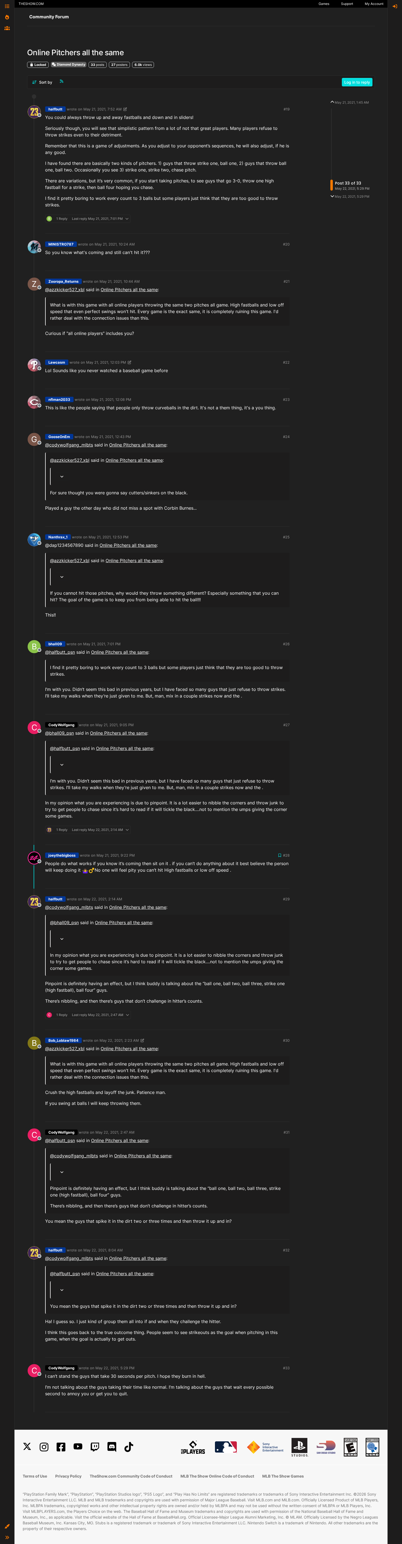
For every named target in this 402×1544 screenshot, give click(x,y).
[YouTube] (78, 1447)
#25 (286, 537)
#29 (286, 899)
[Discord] (111, 1447)
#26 (286, 644)
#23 (286, 399)
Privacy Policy (68, 1476)
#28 (286, 855)
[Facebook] (61, 1447)
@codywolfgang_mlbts (69, 445)
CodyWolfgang (61, 725)
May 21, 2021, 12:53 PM (109, 537)
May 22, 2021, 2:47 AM (115, 1132)
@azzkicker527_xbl (65, 289)
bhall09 (55, 644)
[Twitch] (95, 1447)
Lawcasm (56, 362)
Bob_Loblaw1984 (63, 1040)
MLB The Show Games (283, 1476)
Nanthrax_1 (58, 537)
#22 (286, 362)
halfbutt (55, 109)
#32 (286, 1250)
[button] (7, 1526)
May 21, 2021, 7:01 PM (102, 644)
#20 (286, 244)
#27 (286, 725)
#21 (287, 281)
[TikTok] (128, 1447)
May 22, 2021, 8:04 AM (103, 1250)
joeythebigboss (61, 855)
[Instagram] (44, 1447)
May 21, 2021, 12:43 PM (111, 436)
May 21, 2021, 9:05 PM (114, 725)
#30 (286, 1040)
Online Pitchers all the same (129, 289)
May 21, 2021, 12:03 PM (106, 362)
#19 (287, 109)
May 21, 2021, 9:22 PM (116, 855)
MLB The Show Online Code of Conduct (217, 1476)
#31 (287, 1132)
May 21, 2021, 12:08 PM (111, 399)
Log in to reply (357, 82)
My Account (374, 4)
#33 (286, 1368)
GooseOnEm (59, 436)
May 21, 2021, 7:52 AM (102, 109)
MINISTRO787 (61, 244)
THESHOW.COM (31, 4)
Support (347, 4)
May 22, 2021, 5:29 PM (115, 1368)
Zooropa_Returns (63, 281)
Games (324, 4)
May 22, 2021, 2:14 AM (102, 899)
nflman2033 (59, 399)
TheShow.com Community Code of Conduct (131, 1476)
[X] (27, 1447)
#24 (286, 436)
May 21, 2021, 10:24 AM (115, 244)
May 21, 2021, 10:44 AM (120, 281)
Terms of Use (35, 1476)
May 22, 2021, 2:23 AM (119, 1040)
